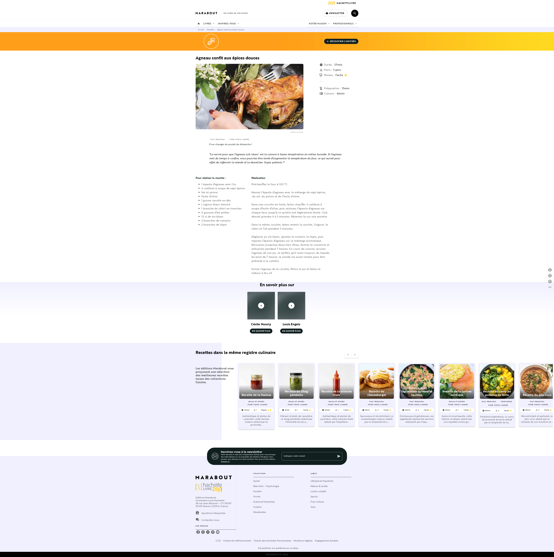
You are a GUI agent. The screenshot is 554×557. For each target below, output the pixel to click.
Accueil (201, 29)
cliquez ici (225, 461)
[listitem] (198, 532)
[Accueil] (208, 13)
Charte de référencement (237, 540)
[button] (335, 13)
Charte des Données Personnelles (272, 540)
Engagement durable (326, 540)
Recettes (210, 29)
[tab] (199, 23)
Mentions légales (303, 540)
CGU (218, 540)
